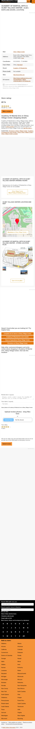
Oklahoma (4, 697)
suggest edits (21, 86)
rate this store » (27, 128)
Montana (3, 682)
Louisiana (4, 670)
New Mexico (21, 688)
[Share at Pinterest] (20, 93)
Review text (7, 394)
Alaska (19, 643)
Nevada (3, 685)
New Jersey (4, 688)
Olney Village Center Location (9, 133)
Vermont (3, 712)
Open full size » (17, 280)
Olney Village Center (19, 51)
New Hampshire (22, 685)
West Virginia (21, 715)
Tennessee (21, 706)
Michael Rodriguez (22, 84)
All (24, 636)
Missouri (20, 679)
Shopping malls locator (7, 616)
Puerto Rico (21, 700)
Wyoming (20, 718)
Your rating (4, 425)
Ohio (19, 694)
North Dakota (5, 694)
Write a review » (7, 111)
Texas (3, 709)
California (3, 649)
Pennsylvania (5, 700)
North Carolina (21, 691)
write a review (10, 126)
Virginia (20, 712)
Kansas (3, 667)
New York (4, 691)
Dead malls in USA (6, 618)
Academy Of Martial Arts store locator (17, 337)
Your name (7, 401)
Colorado (20, 649)
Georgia (3, 658)
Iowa (19, 664)
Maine (19, 670)
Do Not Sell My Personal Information (14, 724)
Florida (19, 655)
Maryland (3, 673)
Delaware (20, 652)
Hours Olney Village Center (25, 132)
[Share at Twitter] (18, 93)
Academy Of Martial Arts (20, 68)
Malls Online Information (9, 727)
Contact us (4, 722)
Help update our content (14, 722)
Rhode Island (5, 703)
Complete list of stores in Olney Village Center (17, 333)
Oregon (20, 697)
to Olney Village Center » (17, 232)
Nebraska (20, 682)
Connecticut (4, 652)
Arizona (3, 646)
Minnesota (20, 676)
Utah (19, 709)
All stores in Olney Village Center (18, 131)
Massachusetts (22, 673)
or (17, 414)
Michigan (3, 676)
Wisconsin (4, 718)
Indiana (3, 664)
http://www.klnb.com (19, 74)
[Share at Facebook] (15, 93)
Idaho (2, 661)
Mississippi (4, 679)
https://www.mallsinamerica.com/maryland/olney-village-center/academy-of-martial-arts (22, 79)
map (22, 58)
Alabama (3, 643)
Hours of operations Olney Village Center (17, 340)
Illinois (19, 661)
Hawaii (19, 658)
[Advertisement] (17, 31)
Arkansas (20, 646)
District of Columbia (6, 655)
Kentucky (20, 667)
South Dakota (5, 706)
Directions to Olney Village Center (17, 343)
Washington (4, 715)
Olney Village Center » (18, 192)
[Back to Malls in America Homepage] (9, 1)
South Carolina (22, 703)
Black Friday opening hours (8, 613)
